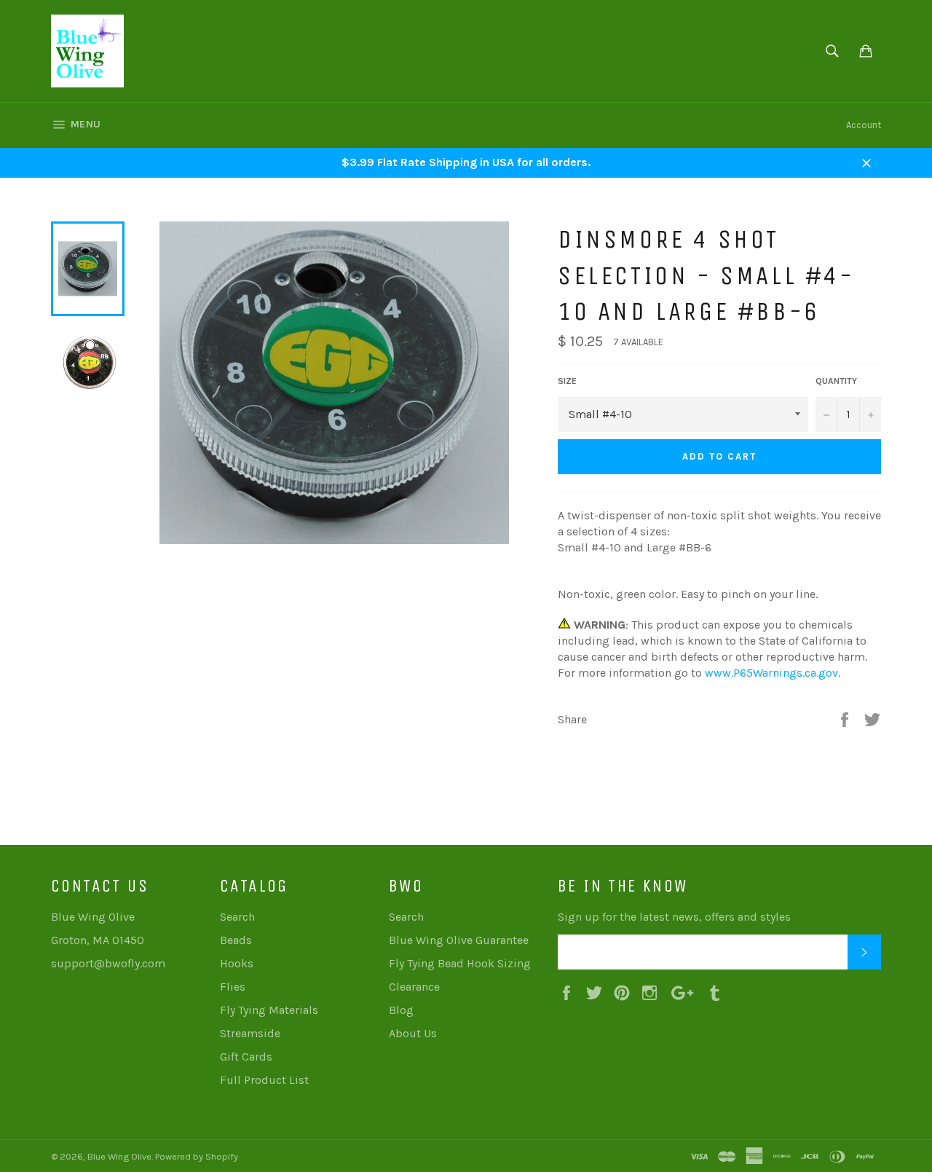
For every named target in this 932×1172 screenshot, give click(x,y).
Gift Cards (246, 1056)
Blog (401, 1010)
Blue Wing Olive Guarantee (459, 940)
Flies (232, 987)
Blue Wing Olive (119, 1156)
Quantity (836, 381)
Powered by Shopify (196, 1156)
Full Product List (264, 1080)
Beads (236, 940)
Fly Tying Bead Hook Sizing (460, 963)
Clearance (414, 987)
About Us (413, 1033)
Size (567, 381)
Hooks (236, 963)
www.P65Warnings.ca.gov (771, 673)
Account (863, 124)
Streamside (250, 1033)
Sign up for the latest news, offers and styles (674, 917)
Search (237, 917)
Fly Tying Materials (269, 1010)
